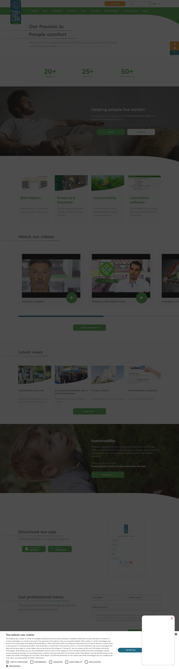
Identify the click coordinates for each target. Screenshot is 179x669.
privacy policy (22, 658)
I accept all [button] (131, 650)
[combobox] (176, 634)
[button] (60, 666)
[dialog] (89, 650)
